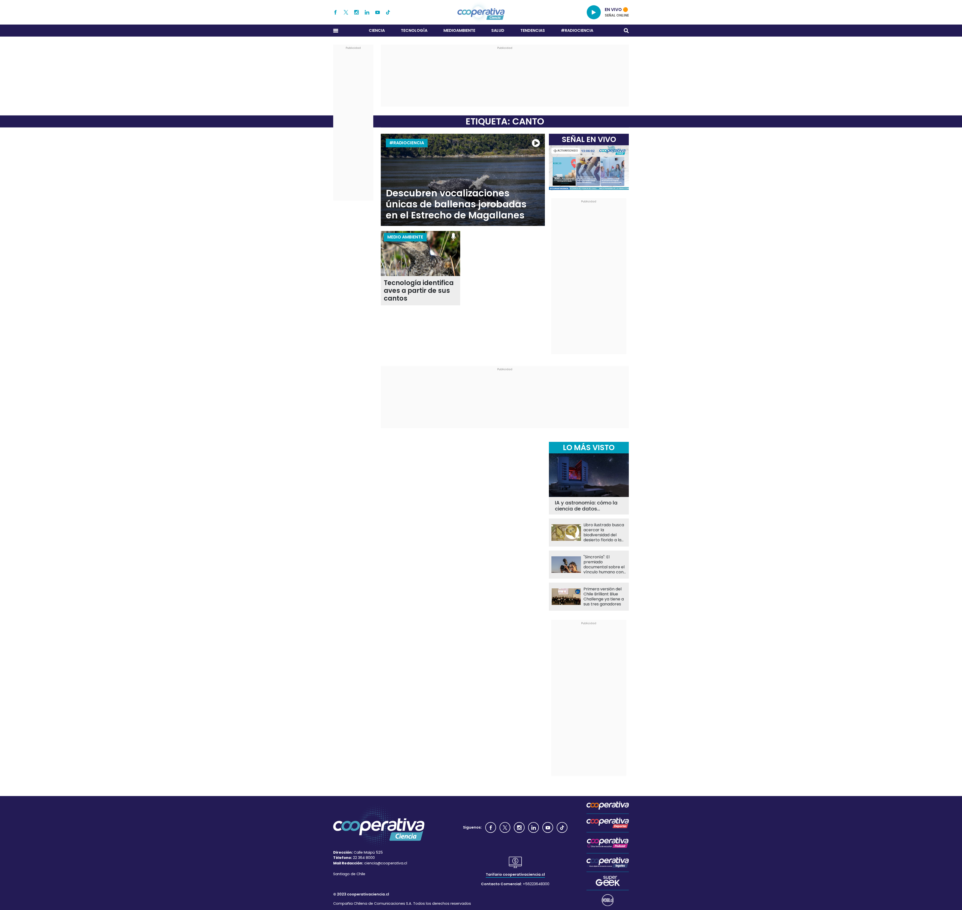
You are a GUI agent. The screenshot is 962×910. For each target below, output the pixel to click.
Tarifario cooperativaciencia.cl (515, 874)
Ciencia (377, 30)
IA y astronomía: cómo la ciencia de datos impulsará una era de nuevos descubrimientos (586, 506)
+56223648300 (536, 883)
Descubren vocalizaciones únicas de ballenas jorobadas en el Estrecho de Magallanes (456, 204)
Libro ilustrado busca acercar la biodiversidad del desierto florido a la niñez (603, 533)
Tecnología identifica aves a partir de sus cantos (419, 290)
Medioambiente (459, 30)
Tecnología (414, 30)
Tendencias (532, 30)
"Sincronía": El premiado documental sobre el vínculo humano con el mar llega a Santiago (604, 565)
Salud (497, 30)
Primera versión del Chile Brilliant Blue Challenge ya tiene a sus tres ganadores (603, 597)
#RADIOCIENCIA (577, 30)
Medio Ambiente (405, 237)
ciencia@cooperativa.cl (385, 863)
